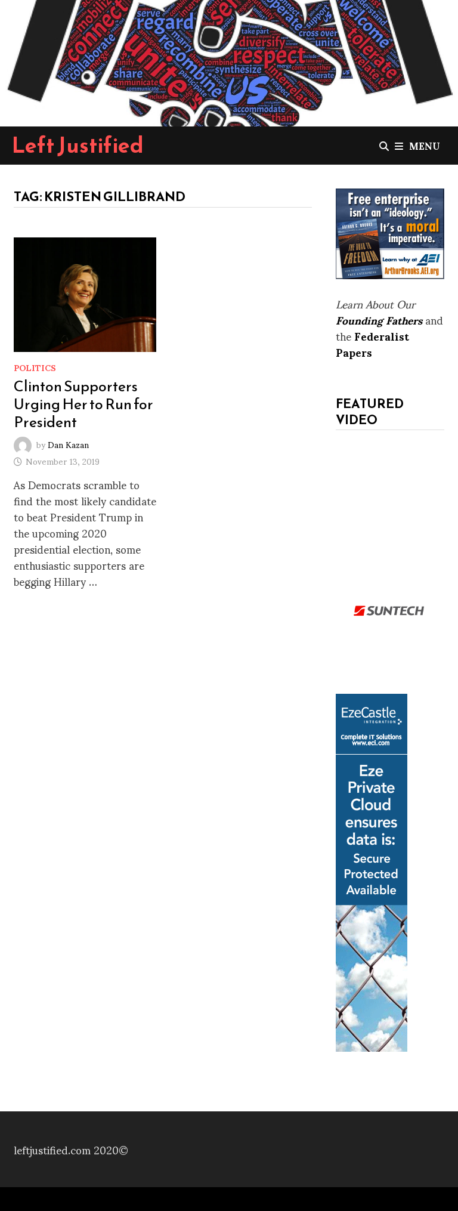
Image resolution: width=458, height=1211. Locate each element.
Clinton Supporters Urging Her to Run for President (83, 404)
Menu (424, 145)
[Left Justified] (229, 60)
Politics (35, 367)
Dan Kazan (68, 443)
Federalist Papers (372, 343)
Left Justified (78, 145)
